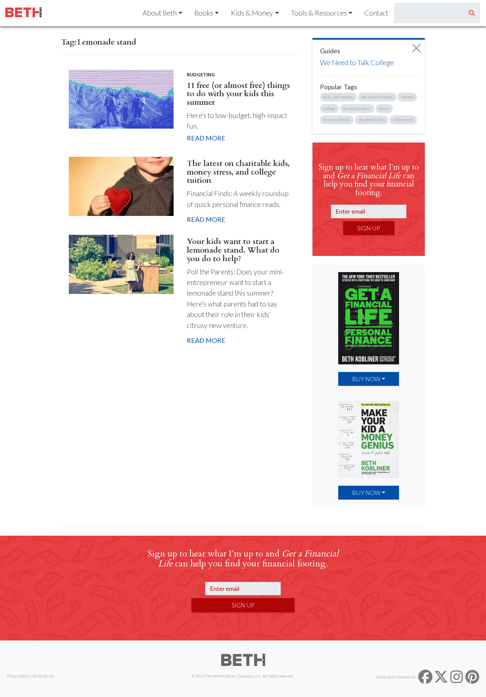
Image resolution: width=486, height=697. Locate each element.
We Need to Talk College (357, 62)
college (329, 108)
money (407, 97)
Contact (376, 13)
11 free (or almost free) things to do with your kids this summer (238, 94)
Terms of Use (43, 676)
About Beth (159, 13)
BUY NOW (366, 379)
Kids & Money (252, 13)
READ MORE (206, 138)
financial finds (336, 119)
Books (203, 13)
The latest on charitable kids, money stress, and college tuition (238, 172)
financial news (357, 108)
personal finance (377, 97)
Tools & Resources (319, 13)
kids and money (338, 97)
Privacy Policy (18, 676)
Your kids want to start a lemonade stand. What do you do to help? (233, 250)
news (384, 108)
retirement (403, 119)
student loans (371, 119)
